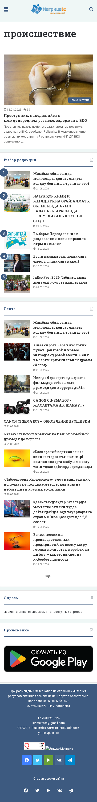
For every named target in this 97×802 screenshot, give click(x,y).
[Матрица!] (48, 9)
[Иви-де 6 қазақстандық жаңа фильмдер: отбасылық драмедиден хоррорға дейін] (17, 384)
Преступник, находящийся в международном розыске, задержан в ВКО (45, 118)
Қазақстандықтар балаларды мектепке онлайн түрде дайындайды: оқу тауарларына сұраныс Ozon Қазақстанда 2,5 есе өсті (62, 512)
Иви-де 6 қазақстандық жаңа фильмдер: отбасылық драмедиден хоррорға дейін (59, 382)
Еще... (49, 576)
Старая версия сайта (48, 778)
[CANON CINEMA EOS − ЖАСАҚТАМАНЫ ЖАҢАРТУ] (17, 407)
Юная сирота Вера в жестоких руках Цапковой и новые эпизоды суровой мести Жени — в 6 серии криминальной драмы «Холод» (62, 355)
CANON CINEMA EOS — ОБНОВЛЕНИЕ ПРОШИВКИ (47, 421)
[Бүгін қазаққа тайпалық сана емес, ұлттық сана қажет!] (17, 263)
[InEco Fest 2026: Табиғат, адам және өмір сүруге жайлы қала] (17, 284)
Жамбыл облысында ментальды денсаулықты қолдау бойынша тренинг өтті (61, 178)
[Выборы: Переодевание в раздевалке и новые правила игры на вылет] (17, 240)
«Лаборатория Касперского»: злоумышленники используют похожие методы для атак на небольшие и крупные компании (47, 484)
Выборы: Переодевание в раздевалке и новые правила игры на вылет (59, 238)
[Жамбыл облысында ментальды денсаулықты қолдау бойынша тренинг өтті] (17, 180)
